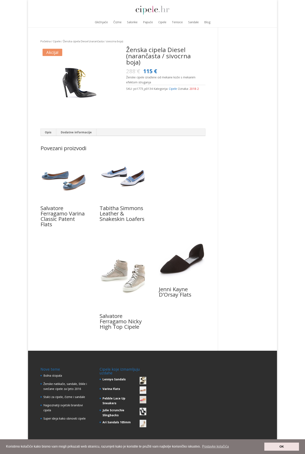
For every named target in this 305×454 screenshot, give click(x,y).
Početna (45, 41)
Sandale (193, 22)
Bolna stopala (52, 375)
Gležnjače (101, 22)
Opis (48, 132)
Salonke (132, 22)
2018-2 (194, 89)
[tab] (48, 132)
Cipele (162, 22)
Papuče (148, 22)
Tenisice (177, 22)
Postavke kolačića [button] (215, 446)
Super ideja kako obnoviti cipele (64, 418)
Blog (207, 22)
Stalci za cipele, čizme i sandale (64, 397)
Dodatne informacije (76, 132)
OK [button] (281, 446)
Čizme (117, 22)
